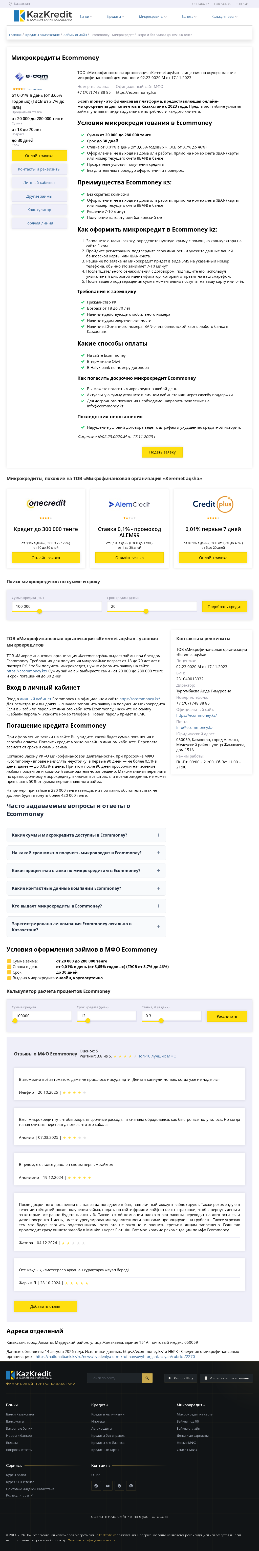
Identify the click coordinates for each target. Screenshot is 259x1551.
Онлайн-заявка (39, 155)
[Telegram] (119, 1486)
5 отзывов (34, 89)
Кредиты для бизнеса (107, 1442)
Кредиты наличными (107, 1414)
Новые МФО (186, 1442)
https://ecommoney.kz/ (27, 670)
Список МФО (187, 1449)
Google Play (183, 1378)
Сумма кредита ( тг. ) (28, 597)
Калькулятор (39, 209)
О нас (95, 1474)
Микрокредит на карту (195, 1414)
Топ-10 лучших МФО (157, 1055)
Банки (12, 1405)
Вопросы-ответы (19, 1449)
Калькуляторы (17, 1495)
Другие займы (39, 196)
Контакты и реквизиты (39, 169)
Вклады (12, 1442)
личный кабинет (35, 698)
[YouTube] (108, 1486)
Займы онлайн (188, 1428)
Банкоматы (15, 1421)
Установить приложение (229, 1378)
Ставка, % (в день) (155, 1007)
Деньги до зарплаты (193, 1435)
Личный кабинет (39, 182)
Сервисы (14, 1465)
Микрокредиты (191, 1405)
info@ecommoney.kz (194, 727)
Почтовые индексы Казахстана (30, 1489)
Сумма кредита (24, 1007)
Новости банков (19, 1435)
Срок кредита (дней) (123, 597)
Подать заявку (162, 452)
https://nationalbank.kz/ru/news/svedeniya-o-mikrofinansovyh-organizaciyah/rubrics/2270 (115, 1356)
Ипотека (98, 1421)
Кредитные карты (105, 1449)
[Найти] (147, 1378)
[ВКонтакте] (96, 1486)
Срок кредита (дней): (93, 1007)
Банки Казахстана (20, 1414)
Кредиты (99, 1405)
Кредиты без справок (108, 1435)
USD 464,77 (200, 4)
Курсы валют (16, 1474)
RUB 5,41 (242, 4)
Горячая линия (39, 222)
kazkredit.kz (107, 1535)
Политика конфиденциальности (91, 1540)
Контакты (100, 1465)
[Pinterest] (131, 1486)
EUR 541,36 (222, 4)
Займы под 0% (188, 1421)
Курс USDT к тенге (20, 1482)
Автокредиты (101, 1428)
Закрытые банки (19, 1428)
